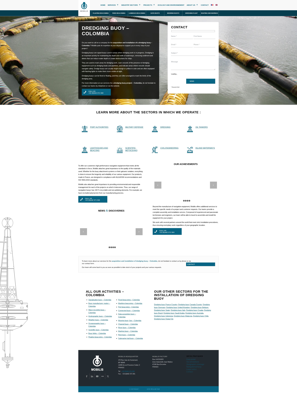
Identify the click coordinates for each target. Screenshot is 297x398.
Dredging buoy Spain (162, 310)
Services (112, 5)
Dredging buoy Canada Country (190, 305)
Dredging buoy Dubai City (163, 319)
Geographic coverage (195, 364)
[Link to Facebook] (86, 376)
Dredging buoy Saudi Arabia (173, 313)
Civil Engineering (169, 148)
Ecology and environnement (171, 5)
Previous (157, 185)
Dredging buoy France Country (165, 305)
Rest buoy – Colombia (126, 335)
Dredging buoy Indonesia (163, 316)
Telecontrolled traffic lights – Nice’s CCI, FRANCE (186, 183)
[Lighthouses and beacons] (85, 149)
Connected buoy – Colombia (129, 311)
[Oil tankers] (190, 129)
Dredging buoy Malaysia (183, 316)
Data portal (190, 359)
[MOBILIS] (84, 8)
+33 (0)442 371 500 (128, 371)
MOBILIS (143, 389)
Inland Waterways (205, 148)
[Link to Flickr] (102, 376)
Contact (205, 5)
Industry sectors (129, 5)
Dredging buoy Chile (200, 316)
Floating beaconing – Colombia (100, 337)
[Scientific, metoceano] (120, 149)
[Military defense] (120, 129)
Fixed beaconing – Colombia (129, 300)
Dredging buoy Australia (194, 313)
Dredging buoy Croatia (194, 310)
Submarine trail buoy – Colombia (130, 338)
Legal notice (191, 369)
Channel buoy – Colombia (128, 324)
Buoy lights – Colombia (97, 333)
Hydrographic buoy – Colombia (100, 316)
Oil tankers (201, 127)
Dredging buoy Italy (178, 310)
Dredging (165, 127)
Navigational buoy (193, 367)
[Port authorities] (85, 129)
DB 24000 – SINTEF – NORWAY (111, 230)
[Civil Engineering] (155, 149)
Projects (147, 5)
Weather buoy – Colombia (98, 320)
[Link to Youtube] (97, 376)
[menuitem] (101, 13)
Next (213, 185)
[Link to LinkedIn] (92, 376)
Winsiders (164, 389)
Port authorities (99, 127)
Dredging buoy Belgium (199, 307)
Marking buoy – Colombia (128, 331)
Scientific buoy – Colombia (98, 330)
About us (191, 5)
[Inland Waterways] (190, 149)
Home (102, 5)
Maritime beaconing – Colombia (130, 303)
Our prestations (192, 362)
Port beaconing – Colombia (128, 307)
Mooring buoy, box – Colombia (129, 321)
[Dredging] (155, 129)
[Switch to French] (212, 5)
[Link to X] (108, 376)
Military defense (134, 127)
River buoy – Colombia (127, 328)
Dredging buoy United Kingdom (178, 307)
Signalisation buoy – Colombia (99, 300)
